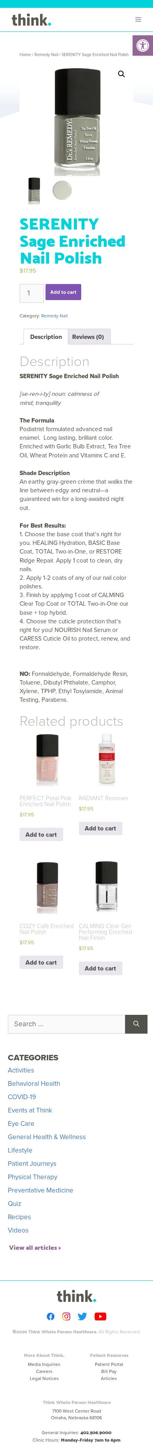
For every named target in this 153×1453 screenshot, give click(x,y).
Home (25, 54)
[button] (143, 45)
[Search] (136, 1024)
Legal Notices (44, 1378)
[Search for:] (66, 1024)
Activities (21, 1070)
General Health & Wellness (47, 1137)
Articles (109, 1378)
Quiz (14, 1204)
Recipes (19, 1217)
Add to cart (63, 292)
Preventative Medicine (40, 1190)
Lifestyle (20, 1150)
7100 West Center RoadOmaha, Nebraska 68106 (76, 1414)
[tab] (46, 336)
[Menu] (140, 19)
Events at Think (30, 1110)
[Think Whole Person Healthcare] (31, 19)
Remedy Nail (46, 54)
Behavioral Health (34, 1084)
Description (46, 336)
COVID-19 (22, 1097)
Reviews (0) (88, 336)
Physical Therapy (32, 1177)
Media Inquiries (44, 1364)
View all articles (33, 1247)
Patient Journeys (32, 1164)
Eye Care (21, 1124)
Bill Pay (109, 1371)
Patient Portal (109, 1364)
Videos (18, 1230)
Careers (44, 1371)
